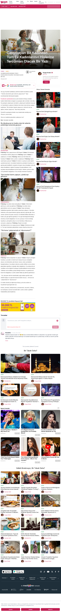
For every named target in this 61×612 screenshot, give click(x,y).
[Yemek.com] (4, 2)
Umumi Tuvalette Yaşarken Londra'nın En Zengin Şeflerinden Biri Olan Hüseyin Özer (50, 557)
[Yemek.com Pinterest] (58, 571)
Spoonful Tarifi (14, 6)
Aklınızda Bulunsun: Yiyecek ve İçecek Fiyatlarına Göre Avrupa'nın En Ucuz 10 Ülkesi (10, 534)
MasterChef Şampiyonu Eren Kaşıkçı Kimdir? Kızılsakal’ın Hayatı (47, 187)
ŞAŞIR (7, 71)
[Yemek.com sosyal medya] (28, 586)
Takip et (46, 82)
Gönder (55, 327)
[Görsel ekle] (57, 320)
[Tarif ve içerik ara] (45, 2)
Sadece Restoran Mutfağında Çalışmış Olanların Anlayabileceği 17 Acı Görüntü (50, 488)
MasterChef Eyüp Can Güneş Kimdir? (48, 136)
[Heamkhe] (2, 333)
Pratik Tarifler (5, 6)
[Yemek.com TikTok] (44, 571)
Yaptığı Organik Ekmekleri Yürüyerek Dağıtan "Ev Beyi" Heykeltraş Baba (30, 488)
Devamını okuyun (47, 79)
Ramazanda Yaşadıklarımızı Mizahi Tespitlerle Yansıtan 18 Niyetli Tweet (30, 400)
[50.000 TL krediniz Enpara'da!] (18, 307)
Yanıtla (6, 340)
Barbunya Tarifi (22, 6)
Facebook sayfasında (7, 99)
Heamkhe (8, 332)
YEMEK (2, 71)
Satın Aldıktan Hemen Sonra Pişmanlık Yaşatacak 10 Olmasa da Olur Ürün (50, 511)
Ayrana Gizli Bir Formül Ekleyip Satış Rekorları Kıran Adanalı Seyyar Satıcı (10, 488)
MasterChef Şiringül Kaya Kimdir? (47, 111)
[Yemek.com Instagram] (41, 571)
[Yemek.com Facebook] (55, 571)
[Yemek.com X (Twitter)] (52, 571)
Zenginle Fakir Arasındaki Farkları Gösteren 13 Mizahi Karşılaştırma (9, 511)
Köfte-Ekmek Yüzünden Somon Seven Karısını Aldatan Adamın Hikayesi (30, 534)
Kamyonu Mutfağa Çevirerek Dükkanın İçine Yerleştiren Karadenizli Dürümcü (50, 534)
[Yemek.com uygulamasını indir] (7, 571)
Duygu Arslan (47, 72)
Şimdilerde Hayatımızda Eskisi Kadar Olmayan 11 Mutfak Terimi (10, 557)
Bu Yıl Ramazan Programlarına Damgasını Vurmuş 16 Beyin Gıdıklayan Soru (50, 400)
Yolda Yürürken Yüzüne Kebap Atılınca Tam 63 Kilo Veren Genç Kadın (30, 557)
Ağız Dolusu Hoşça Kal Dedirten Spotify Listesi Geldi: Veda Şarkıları (30, 511)
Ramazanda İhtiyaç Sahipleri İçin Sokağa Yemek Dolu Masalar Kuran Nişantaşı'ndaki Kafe (14, 377)
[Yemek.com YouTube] (48, 571)
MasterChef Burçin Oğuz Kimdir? (46, 161)
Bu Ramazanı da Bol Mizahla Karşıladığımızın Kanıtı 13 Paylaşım (9, 400)
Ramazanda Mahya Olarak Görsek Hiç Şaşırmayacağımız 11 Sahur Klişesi (43, 377)
